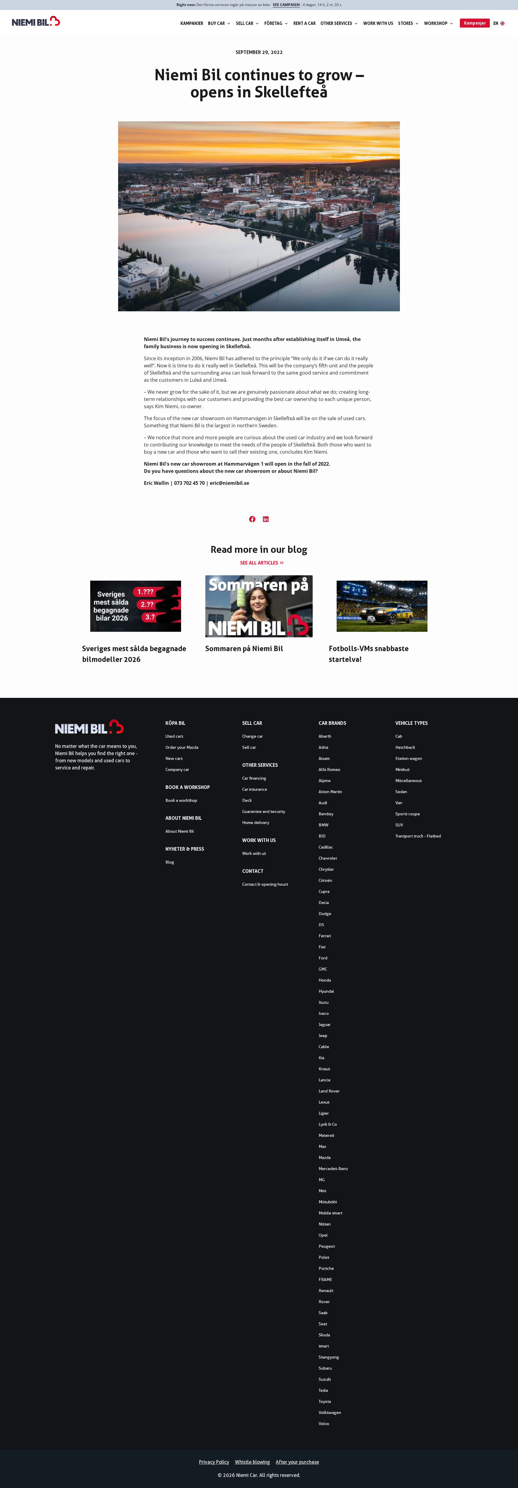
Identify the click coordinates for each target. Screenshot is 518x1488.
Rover (324, 1301)
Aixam (324, 758)
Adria (323, 747)
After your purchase (297, 1462)
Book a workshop (181, 800)
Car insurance (254, 789)
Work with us (378, 23)
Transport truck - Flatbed (418, 836)
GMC (323, 969)
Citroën (325, 880)
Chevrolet (328, 858)
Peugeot (327, 1246)
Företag (273, 23)
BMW (324, 825)
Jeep (323, 1035)
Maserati (326, 1135)
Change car (252, 736)
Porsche (326, 1268)
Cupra (324, 891)
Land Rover (329, 1091)
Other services (336, 23)
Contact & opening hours (265, 884)
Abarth (325, 736)
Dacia (324, 902)
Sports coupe (407, 813)
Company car (177, 769)
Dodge (325, 913)
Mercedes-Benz (333, 1168)
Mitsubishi (328, 1201)
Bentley (326, 813)
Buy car (216, 23)
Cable (324, 1046)
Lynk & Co (328, 1124)
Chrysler (326, 869)
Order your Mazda (181, 747)
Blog (169, 862)
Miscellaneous (408, 780)
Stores (405, 23)
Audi (323, 802)
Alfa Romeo (329, 769)
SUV (399, 825)
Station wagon (408, 758)
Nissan (325, 1224)
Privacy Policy (214, 1462)
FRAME (325, 1279)
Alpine (325, 780)
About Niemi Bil (179, 831)
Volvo (324, 1423)
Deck (247, 800)
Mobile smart (330, 1213)
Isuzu (324, 1002)
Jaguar (325, 1024)
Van (398, 802)
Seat (323, 1323)
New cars (174, 758)
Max (322, 1146)
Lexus (324, 1102)
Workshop (436, 23)
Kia (321, 1057)
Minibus (402, 769)
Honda (325, 980)
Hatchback (405, 747)
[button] (252, 519)
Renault (326, 1290)
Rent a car (304, 23)
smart (324, 1346)
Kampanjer (191, 23)
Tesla (323, 1390)
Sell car (244, 23)
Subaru (325, 1368)
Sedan (401, 791)
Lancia (324, 1079)
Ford (323, 958)
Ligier (324, 1113)
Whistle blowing (252, 1462)
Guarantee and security (263, 811)
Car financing (254, 778)
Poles (324, 1257)
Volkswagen (330, 1412)
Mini (322, 1190)
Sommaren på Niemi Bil (244, 648)
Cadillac (326, 847)
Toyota (325, 1401)
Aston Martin (330, 791)
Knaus (324, 1068)
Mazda (325, 1157)
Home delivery (255, 822)
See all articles (259, 563)
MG (322, 1179)
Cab (398, 736)
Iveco (324, 1013)
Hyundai (326, 991)
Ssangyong (329, 1357)
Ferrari (325, 935)
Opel (323, 1235)
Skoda (324, 1334)
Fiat (322, 946)
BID (322, 836)
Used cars (174, 736)
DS (321, 924)
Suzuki (325, 1379)
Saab (323, 1312)
